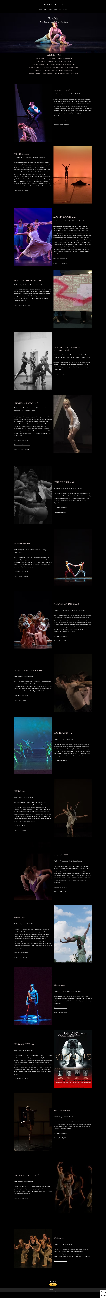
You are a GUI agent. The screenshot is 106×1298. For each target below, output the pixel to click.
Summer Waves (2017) (71, 67)
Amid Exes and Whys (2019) (40, 64)
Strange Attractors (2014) (62, 73)
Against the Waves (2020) (65, 58)
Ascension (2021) (51, 58)
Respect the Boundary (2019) (44, 61)
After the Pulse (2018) (56, 64)
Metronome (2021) (40, 58)
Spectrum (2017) (49, 70)
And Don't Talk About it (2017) (54, 67)
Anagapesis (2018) (70, 64)
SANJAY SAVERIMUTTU (53, 4)
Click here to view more (60, 760)
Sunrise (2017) (39, 70)
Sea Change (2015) (48, 73)
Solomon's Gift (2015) (35, 73)
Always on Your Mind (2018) (37, 67)
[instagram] (53, 1281)
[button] (53, 1284)
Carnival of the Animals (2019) (63, 61)
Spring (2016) (59, 70)
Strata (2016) (69, 70)
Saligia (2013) (74, 73)
